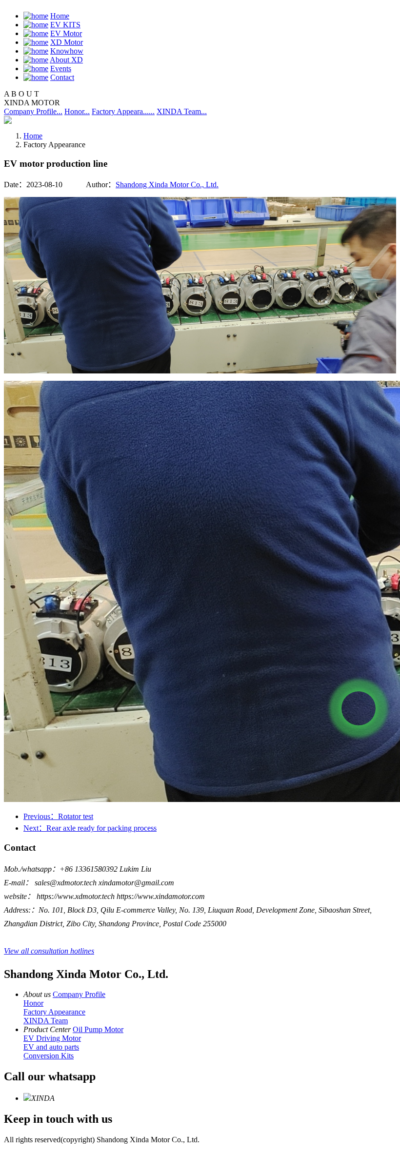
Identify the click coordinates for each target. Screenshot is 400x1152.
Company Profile (79, 994)
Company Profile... (33, 111)
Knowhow (66, 51)
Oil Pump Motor (98, 1029)
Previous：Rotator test (58, 816)
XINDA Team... (182, 111)
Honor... (77, 111)
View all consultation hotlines (49, 951)
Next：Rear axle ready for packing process (90, 828)
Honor (33, 1003)
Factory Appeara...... (123, 111)
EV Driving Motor (52, 1038)
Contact (62, 77)
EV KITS (65, 24)
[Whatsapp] (358, 708)
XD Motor (66, 42)
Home (59, 16)
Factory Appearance (54, 1012)
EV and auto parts (51, 1047)
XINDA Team (45, 1020)
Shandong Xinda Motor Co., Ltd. (167, 184)
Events (60, 68)
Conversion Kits (48, 1056)
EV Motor (66, 33)
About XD (66, 60)
